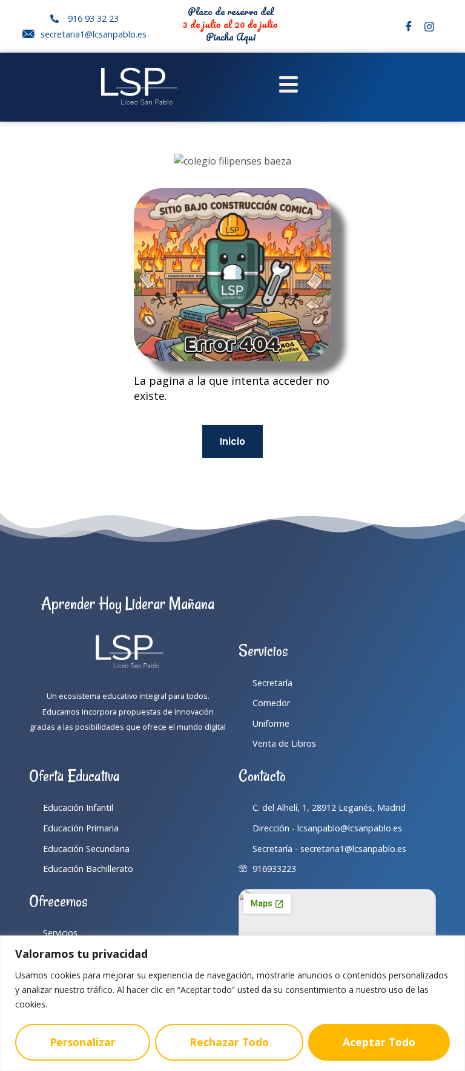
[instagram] (429, 27)
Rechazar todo (229, 1042)
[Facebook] (409, 27)
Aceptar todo (379, 1042)
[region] (232, 1003)
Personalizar (83, 1042)
